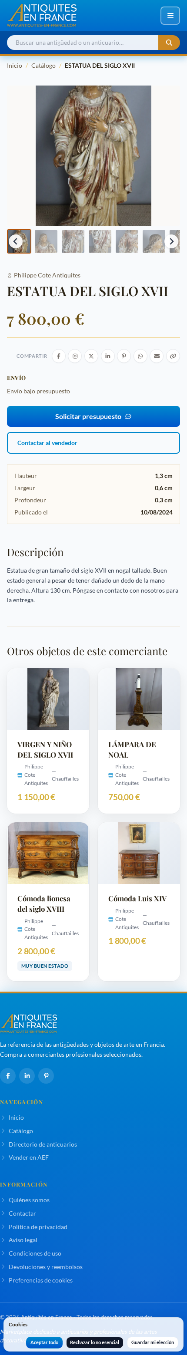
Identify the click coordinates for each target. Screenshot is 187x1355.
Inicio (14, 65)
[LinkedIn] (27, 1076)
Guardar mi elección (152, 1342)
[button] (46, 241)
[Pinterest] (46, 1076)
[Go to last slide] (16, 241)
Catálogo (43, 65)
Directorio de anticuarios (43, 1144)
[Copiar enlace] (173, 356)
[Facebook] (8, 1076)
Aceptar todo (44, 1342)
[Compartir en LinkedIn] (108, 356)
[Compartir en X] (91, 356)
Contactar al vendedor (47, 442)
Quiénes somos (29, 1199)
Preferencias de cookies (41, 1280)
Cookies (18, 1324)
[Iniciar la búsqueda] (169, 42)
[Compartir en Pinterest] (124, 356)
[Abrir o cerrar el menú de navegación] (170, 16)
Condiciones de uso (35, 1253)
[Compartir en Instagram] (75, 356)
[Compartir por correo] (157, 356)
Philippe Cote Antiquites (47, 275)
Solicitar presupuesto (88, 416)
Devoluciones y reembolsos (46, 1266)
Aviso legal (23, 1239)
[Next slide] (171, 241)
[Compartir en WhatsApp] (140, 356)
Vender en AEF (29, 1157)
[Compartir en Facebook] (59, 356)
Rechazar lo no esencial (94, 1342)
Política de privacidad (38, 1226)
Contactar (22, 1213)
